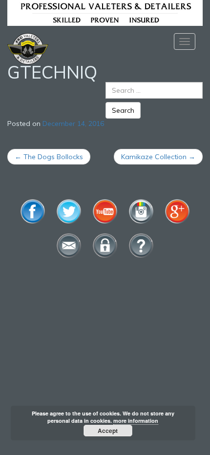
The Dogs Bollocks (49, 156)
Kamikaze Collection (158, 156)
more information (135, 420)
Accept (108, 430)
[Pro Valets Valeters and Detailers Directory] (105, 12)
